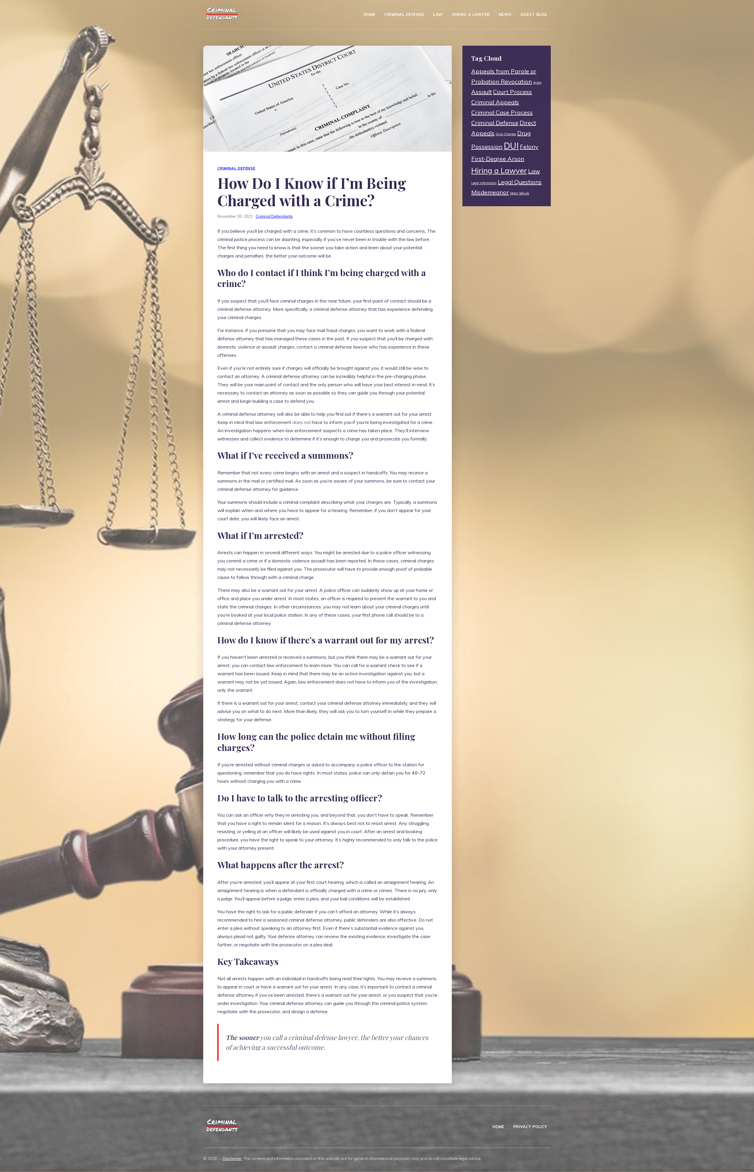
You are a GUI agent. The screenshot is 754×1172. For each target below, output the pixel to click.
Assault (481, 91)
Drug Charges (506, 134)
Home (369, 14)
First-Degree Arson (497, 158)
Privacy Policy (530, 1126)
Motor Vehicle (519, 193)
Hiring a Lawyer (471, 14)
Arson (537, 82)
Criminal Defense (404, 14)
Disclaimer (232, 1158)
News (505, 14)
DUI (511, 145)
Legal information (484, 183)
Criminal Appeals (495, 102)
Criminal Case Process (502, 112)
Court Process (512, 91)
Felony (529, 146)
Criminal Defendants (274, 216)
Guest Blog (533, 14)
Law (438, 14)
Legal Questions (520, 182)
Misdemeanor (490, 192)
